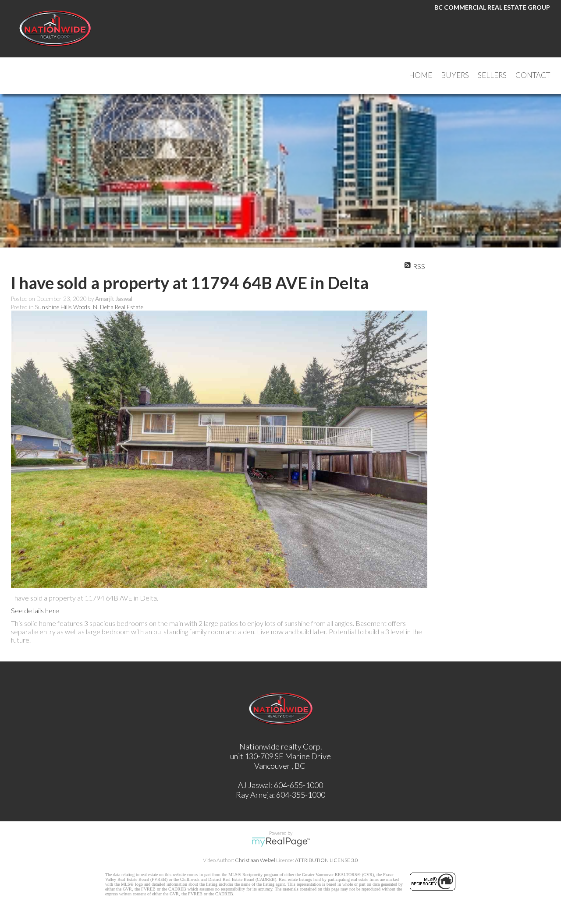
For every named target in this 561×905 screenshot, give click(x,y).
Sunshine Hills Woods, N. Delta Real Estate (89, 307)
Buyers (455, 75)
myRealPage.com (280, 842)
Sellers (492, 75)
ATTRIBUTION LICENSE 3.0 (326, 860)
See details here (35, 610)
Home (420, 75)
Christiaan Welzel (255, 860)
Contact (532, 75)
